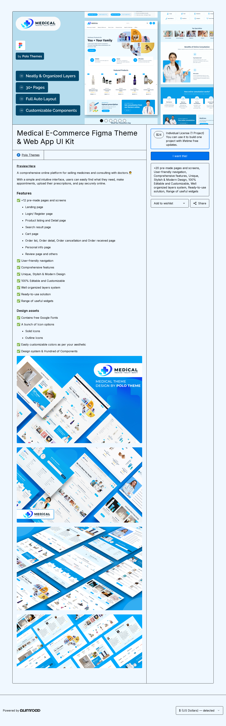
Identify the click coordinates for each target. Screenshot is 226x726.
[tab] (101, 120)
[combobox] (170, 203)
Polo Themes (31, 155)
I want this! (180, 156)
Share (202, 203)
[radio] (180, 139)
